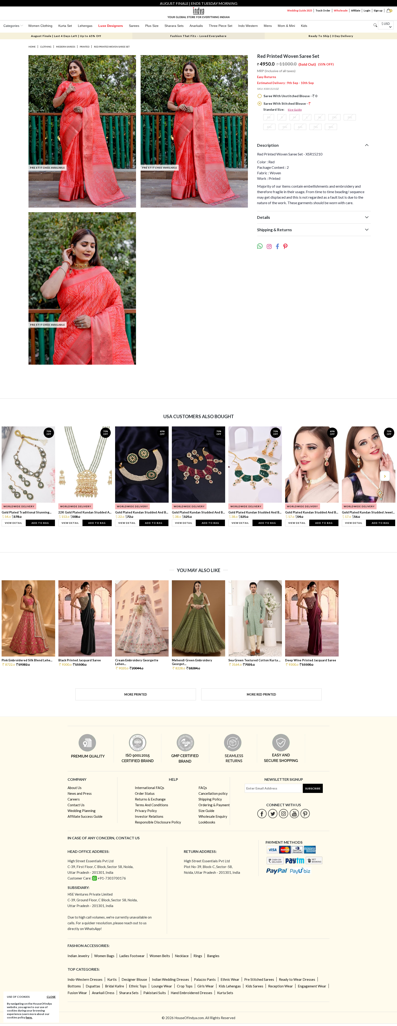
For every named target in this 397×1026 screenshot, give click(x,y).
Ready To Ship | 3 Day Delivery (331, 36)
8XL (331, 127)
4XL (269, 127)
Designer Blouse (134, 979)
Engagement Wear (312, 986)
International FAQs (149, 788)
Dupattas (93, 986)
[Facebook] (262, 813)
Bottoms (74, 986)
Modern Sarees (65, 46)
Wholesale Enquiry (212, 816)
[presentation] (12, 476)
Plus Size (152, 26)
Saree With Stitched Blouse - (286, 103)
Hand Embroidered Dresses (191, 993)
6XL (300, 127)
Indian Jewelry (78, 956)
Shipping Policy (210, 799)
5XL (284, 127)
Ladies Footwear (132, 956)
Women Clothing (40, 26)
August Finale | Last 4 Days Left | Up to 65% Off (66, 36)
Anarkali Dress (103, 993)
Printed (84, 46)
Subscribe (312, 788)
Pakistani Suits (154, 993)
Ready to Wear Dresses (297, 979)
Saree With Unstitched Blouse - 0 (290, 96)
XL (319, 117)
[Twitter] (273, 813)
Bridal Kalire (114, 986)
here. (29, 1017)
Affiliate (355, 10)
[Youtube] (294, 813)
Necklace (182, 956)
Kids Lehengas (230, 986)
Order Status (145, 793)
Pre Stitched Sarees (259, 979)
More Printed (135, 694)
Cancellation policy (213, 793)
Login (367, 10)
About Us (75, 788)
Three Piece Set (220, 26)
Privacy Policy (146, 811)
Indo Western (248, 26)
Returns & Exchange (150, 799)
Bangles (213, 956)
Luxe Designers (110, 26)
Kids (304, 26)
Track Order (322, 10)
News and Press (80, 793)
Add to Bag (40, 522)
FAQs (202, 788)
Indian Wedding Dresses (170, 979)
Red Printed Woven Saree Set (112, 46)
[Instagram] (283, 813)
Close (51, 996)
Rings (197, 956)
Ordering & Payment (214, 805)
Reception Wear (280, 986)
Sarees (134, 26)
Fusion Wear (77, 993)
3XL (349, 117)
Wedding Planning (82, 811)
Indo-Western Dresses (85, 979)
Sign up (378, 10)
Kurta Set (65, 26)
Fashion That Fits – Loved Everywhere (198, 36)
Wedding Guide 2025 (299, 10)
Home (32, 46)
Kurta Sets (225, 993)
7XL (315, 127)
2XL (334, 117)
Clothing (45, 46)
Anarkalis (196, 26)
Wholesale (341, 10)
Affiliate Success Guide (85, 816)
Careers (74, 799)
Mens (268, 26)
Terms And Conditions (151, 805)
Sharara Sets (174, 26)
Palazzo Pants (205, 979)
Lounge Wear (161, 986)
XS (268, 117)
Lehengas (85, 26)
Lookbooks (206, 822)
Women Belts (160, 956)
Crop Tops (185, 986)
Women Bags (104, 956)
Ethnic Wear (230, 979)
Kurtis (112, 979)
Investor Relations (149, 816)
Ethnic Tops (138, 986)
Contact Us (76, 805)
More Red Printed (261, 694)
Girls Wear (205, 986)
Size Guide (295, 109)
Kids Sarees (254, 986)
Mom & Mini (286, 26)
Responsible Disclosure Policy (158, 822)
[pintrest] (305, 813)
